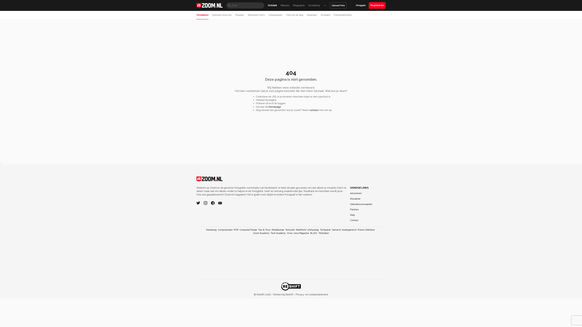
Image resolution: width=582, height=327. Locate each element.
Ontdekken (202, 15)
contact (314, 110)
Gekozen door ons (222, 15)
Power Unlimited (366, 230)
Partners (354, 209)
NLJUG (313, 233)
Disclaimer (355, 199)
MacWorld (301, 230)
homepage (274, 106)
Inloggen (361, 5)
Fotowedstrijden (343, 15)
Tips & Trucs (264, 230)
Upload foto (338, 5)
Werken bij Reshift (283, 294)
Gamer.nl (336, 230)
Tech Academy (278, 233)
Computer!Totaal (248, 230)
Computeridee (225, 230)
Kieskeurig (211, 230)
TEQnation (323, 233)
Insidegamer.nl (349, 230)
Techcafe (290, 230)
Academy (314, 5)
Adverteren (356, 193)
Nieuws (285, 5)
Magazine (299, 5)
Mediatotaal (278, 230)
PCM (236, 230)
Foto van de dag (294, 15)
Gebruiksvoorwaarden (361, 204)
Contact (354, 220)
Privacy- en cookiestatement (311, 294)
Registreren (377, 5)
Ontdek (272, 5)
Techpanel (325, 230)
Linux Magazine (301, 233)
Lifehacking (313, 230)
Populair (239, 15)
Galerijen (312, 15)
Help (352, 215)
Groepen (325, 15)
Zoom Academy (261, 233)
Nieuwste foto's (256, 15)
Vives (289, 233)
